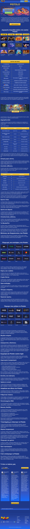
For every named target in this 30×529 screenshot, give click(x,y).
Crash (18, 34)
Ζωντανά (10, 34)
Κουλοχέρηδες (25, 34)
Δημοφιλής (3, 34)
